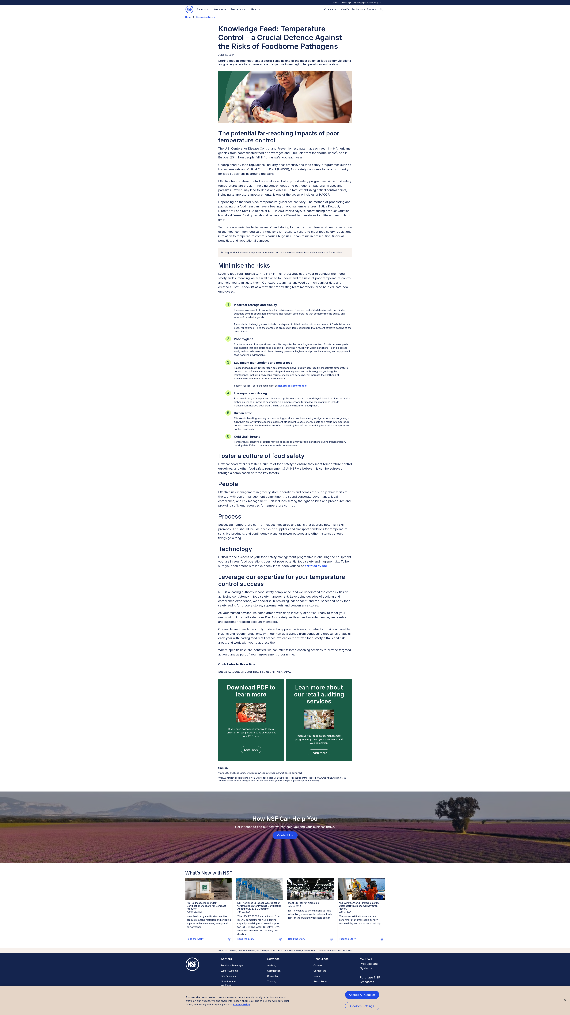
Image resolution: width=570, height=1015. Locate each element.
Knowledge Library (205, 17)
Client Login (346, 2)
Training (271, 981)
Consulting (273, 976)
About (253, 9)
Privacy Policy (241, 1004)
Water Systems (229, 970)
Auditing (271, 965)
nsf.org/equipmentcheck (292, 385)
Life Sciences (228, 976)
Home (188, 17)
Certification (274, 970)
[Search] (382, 9)
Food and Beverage (232, 965)
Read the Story (195, 938)
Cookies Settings (362, 1006)
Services (218, 9)
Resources (237, 9)
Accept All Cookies (362, 995)
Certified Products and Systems (369, 964)
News (317, 976)
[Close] (565, 1000)
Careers (335, 2)
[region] (285, 1000)
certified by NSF (316, 566)
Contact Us (320, 970)
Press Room (320, 981)
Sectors (201, 9)
